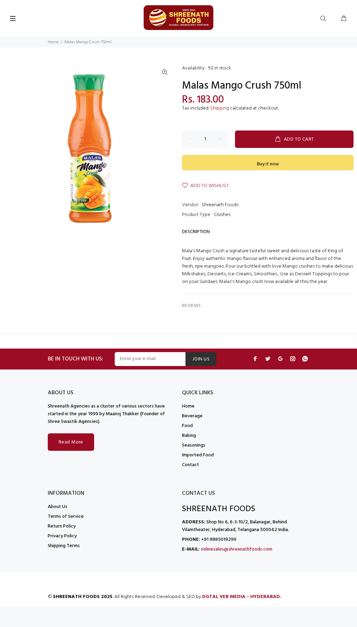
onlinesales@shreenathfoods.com (236, 549)
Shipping (219, 108)
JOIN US (201, 359)
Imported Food (198, 455)
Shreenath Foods (220, 205)
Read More (71, 442)
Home (53, 42)
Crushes (222, 215)
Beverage (192, 416)
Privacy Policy (62, 536)
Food (187, 426)
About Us (57, 507)
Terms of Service (66, 517)
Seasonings (193, 445)
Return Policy (62, 526)
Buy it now (268, 164)
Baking (189, 436)
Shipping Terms (64, 546)
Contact (190, 465)
